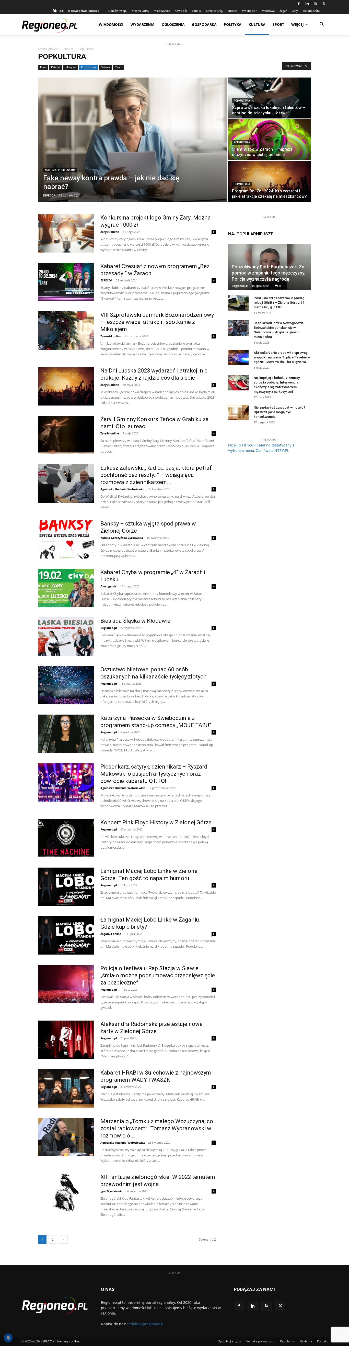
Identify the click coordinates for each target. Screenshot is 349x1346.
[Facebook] (299, 3)
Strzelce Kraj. (214, 11)
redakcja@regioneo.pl (146, 1323)
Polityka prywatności (260, 1341)
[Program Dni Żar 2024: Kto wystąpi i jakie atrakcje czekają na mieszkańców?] (269, 181)
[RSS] (315, 3)
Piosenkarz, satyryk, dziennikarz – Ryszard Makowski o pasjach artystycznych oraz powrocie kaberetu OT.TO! (153, 773)
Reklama (306, 1341)
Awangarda (108, 586)
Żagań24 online (110, 336)
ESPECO (46, 1341)
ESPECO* (49, 195)
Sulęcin (232, 11)
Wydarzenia (143, 24)
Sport (278, 24)
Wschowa (268, 11)
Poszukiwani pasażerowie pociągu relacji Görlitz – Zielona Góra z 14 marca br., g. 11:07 (280, 302)
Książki (55, 67)
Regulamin (287, 1341)
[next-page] (63, 1239)
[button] (322, 25)
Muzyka (70, 67)
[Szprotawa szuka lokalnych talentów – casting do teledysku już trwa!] (269, 98)
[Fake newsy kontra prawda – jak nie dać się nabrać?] (132, 140)
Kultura (257, 24)
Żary (295, 11)
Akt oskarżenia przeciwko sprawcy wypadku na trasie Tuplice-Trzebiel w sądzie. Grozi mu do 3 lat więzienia (282, 357)
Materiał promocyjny (60, 170)
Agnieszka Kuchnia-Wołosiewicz (122, 489)
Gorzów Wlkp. (117, 11)
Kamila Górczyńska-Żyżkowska (121, 538)
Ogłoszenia (173, 24)
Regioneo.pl (108, 628)
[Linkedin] (307, 3)
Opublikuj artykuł (229, 1341)
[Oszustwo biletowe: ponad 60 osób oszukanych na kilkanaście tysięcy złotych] (66, 685)
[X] (324, 3)
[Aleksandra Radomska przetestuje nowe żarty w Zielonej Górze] (66, 1040)
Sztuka (105, 67)
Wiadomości (111, 24)
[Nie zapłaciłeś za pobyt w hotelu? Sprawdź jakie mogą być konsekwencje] (238, 412)
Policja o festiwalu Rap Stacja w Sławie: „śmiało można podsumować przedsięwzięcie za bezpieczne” (157, 975)
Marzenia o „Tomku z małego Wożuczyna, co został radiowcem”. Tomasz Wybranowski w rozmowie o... (156, 1128)
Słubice (196, 11)
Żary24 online (109, 232)
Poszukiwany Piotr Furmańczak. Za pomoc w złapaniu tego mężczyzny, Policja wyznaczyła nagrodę (268, 273)
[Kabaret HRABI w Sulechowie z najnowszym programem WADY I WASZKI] (66, 1088)
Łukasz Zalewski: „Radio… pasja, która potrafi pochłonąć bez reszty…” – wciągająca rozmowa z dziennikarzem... (156, 475)
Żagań (283, 11)
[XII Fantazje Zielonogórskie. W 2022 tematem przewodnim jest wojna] (66, 1193)
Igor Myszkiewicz (112, 1191)
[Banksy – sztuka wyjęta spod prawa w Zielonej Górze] (66, 539)
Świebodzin (249, 11)
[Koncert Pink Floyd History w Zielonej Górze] (66, 838)
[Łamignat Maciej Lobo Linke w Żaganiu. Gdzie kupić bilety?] (66, 935)
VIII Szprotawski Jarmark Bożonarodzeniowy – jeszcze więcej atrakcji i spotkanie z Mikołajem (157, 322)
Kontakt (322, 1341)
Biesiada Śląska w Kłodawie (135, 621)
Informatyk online (67, 1341)
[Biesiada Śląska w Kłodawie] (66, 636)
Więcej (297, 24)
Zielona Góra (311, 11)
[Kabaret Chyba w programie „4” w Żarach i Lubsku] (66, 588)
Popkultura (88, 67)
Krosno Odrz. (140, 11)
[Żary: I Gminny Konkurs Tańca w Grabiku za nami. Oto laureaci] (66, 435)
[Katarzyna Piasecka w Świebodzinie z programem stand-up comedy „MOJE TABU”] (66, 734)
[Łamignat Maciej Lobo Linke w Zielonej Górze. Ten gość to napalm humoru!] (66, 887)
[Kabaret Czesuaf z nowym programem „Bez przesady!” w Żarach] (66, 282)
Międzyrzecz (162, 11)
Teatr (118, 67)
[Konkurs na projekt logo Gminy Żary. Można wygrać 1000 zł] (66, 233)
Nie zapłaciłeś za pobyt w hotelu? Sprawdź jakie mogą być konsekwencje (279, 412)
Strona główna (48, 49)
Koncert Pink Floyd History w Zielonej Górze (156, 822)
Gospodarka (204, 24)
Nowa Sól (181, 11)
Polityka (232, 24)
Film (43, 67)
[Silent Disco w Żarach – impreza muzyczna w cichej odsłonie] (269, 139)
